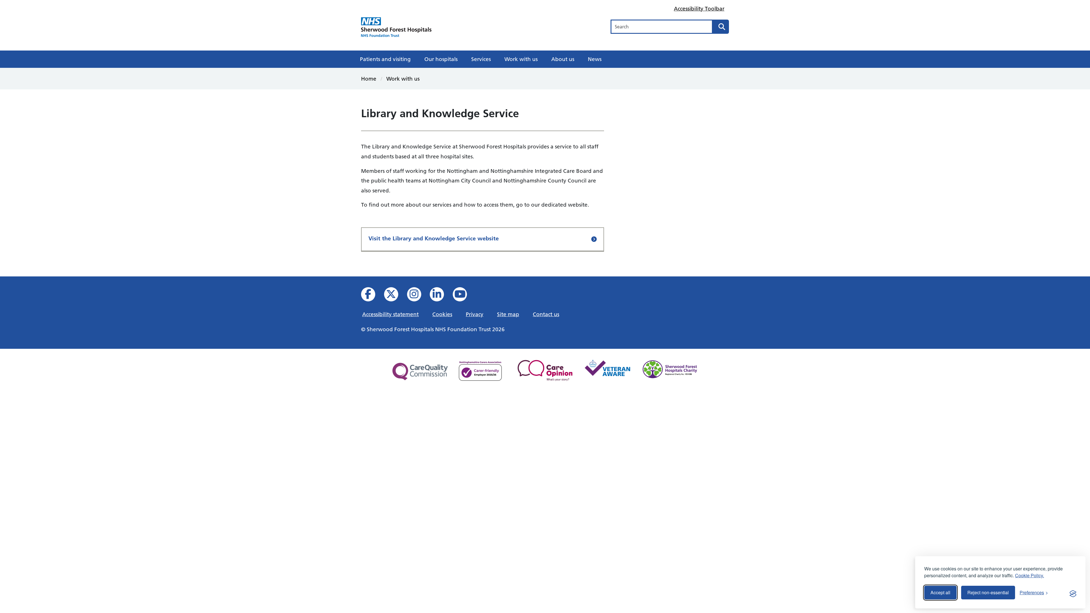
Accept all (940, 592)
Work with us (521, 59)
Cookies (442, 314)
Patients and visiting (385, 59)
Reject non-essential (988, 592)
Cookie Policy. (1029, 575)
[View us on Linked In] (441, 296)
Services (481, 59)
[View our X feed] (395, 296)
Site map (508, 314)
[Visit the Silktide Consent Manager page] (1073, 592)
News (594, 59)
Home (368, 78)
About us (562, 59)
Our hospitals (441, 59)
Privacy (474, 314)
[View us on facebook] (372, 296)
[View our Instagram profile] (418, 296)
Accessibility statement (390, 314)
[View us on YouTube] (464, 296)
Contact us (546, 314)
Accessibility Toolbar (699, 8)
